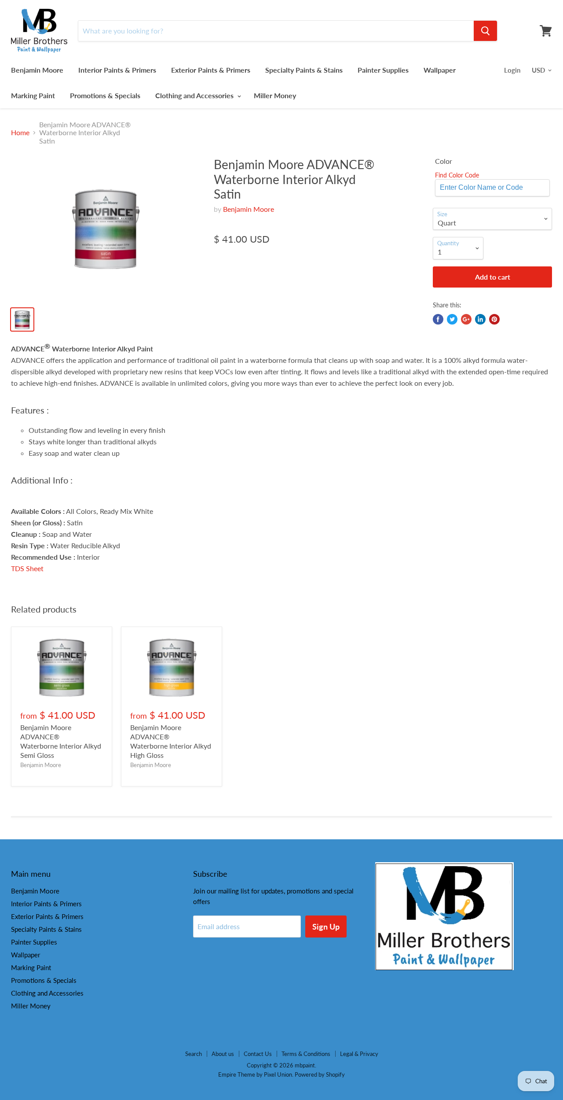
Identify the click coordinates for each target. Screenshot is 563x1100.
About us (223, 1053)
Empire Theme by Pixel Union (255, 1074)
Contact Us (258, 1053)
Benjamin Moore (37, 70)
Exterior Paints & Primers (210, 70)
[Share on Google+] (466, 319)
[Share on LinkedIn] (480, 319)
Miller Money (275, 95)
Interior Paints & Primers (117, 70)
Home (20, 133)
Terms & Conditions (306, 1053)
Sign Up (326, 926)
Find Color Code (457, 175)
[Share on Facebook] (438, 319)
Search (193, 1053)
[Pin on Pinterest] (494, 319)
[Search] (485, 31)
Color (443, 161)
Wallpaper (440, 70)
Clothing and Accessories (195, 95)
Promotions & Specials (105, 95)
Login (512, 70)
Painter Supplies (383, 70)
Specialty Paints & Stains (304, 70)
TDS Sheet (27, 568)
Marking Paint (33, 95)
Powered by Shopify (320, 1074)
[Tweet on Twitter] (452, 319)
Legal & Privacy (359, 1053)
